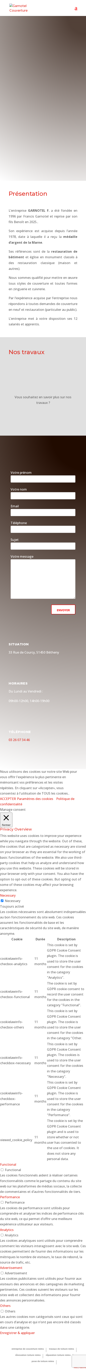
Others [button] (5, 1305)
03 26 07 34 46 (19, 740)
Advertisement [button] (11, 1268)
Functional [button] (8, 1164)
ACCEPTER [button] (8, 799)
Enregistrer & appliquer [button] (17, 1333)
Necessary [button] (8, 895)
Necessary (12, 901)
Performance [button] (10, 1197)
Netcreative (80, 1367)
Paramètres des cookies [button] (35, 799)
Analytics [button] (7, 1230)
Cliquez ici (43, 415)
